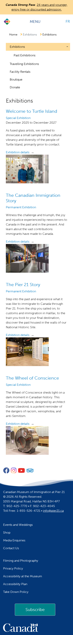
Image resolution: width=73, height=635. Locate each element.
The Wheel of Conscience (32, 378)
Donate (15, 87)
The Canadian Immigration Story (33, 197)
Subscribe (35, 609)
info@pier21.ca (53, 511)
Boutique (16, 79)
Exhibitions (49, 34)
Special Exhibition (18, 118)
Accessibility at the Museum (22, 576)
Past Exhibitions (24, 55)
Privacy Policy (13, 568)
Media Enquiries (14, 540)
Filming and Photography (20, 560)
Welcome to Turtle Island (31, 111)
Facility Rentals (20, 72)
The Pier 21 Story (23, 284)
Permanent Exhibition (21, 207)
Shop (6, 532)
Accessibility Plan (15, 584)
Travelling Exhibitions (24, 64)
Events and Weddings (18, 525)
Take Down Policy (15, 592)
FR (68, 21)
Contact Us (11, 548)
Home (13, 34)
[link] (35, 610)
